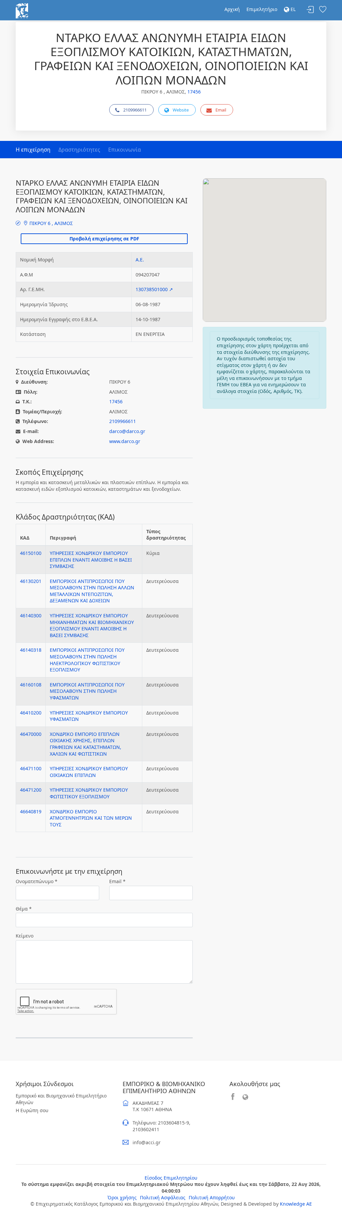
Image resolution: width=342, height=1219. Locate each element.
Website (181, 110)
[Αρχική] (22, 10)
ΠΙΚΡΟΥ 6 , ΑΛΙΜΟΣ (50, 223)
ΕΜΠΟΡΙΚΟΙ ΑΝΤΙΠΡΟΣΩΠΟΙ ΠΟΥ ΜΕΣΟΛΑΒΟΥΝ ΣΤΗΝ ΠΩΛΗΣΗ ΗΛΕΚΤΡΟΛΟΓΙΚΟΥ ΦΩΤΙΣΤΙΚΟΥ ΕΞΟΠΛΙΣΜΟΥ (87, 660)
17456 (194, 91)
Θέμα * (24, 908)
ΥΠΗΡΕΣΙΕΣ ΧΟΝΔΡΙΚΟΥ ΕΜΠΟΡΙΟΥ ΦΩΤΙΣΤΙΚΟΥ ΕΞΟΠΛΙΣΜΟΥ (89, 793)
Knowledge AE (296, 1204)
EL (292, 9)
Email (220, 110)
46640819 (30, 811)
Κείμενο (24, 936)
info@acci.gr (147, 1142)
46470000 (30, 734)
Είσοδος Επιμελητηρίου (171, 1178)
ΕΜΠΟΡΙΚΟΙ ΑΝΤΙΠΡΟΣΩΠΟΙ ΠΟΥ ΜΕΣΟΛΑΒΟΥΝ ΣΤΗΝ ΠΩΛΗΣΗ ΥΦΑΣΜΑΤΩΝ (87, 691)
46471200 (30, 790)
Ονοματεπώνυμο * (36, 881)
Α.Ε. (140, 259)
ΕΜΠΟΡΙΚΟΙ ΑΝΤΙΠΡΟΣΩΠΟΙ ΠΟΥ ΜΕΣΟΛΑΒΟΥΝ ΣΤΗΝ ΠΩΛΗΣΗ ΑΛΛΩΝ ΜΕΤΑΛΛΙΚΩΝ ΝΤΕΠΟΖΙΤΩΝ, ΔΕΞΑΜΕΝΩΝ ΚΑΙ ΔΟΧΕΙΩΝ (92, 591)
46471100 (30, 768)
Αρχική (232, 9)
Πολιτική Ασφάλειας (162, 1197)
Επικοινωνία (124, 149)
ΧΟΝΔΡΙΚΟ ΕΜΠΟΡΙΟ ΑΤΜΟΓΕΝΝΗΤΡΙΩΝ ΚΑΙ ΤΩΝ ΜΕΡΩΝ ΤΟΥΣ (91, 818)
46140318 (30, 650)
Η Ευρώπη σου (32, 1110)
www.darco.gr (124, 441)
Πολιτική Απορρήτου (212, 1197)
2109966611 (135, 110)
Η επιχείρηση (33, 149)
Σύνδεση (310, 10)
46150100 (30, 553)
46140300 (30, 615)
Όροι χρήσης (122, 1197)
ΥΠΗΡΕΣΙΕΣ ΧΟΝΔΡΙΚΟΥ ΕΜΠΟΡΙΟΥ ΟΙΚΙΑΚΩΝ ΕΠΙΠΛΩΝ (89, 771)
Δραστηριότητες (79, 149)
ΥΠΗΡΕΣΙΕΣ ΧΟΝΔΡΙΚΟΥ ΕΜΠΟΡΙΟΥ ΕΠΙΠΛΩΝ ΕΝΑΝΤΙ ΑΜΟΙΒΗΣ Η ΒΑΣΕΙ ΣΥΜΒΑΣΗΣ (91, 559)
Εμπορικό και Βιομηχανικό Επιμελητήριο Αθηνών (61, 1098)
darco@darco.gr (127, 431)
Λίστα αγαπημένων (322, 10)
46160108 (30, 684)
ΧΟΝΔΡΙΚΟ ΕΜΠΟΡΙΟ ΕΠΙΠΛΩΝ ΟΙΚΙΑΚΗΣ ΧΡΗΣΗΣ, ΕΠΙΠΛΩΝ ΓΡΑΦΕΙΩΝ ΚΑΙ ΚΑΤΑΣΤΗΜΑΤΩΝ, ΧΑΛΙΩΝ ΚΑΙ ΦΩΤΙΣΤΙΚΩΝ (85, 744)
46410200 (30, 712)
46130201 (30, 581)
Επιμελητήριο (261, 9)
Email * (117, 881)
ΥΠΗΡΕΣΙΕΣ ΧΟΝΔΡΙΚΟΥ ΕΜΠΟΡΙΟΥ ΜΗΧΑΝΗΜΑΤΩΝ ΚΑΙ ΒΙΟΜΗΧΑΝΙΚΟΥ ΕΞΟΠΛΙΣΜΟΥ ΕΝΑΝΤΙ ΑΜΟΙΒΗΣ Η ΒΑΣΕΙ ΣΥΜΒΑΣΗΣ (92, 625)
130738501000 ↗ (154, 289)
